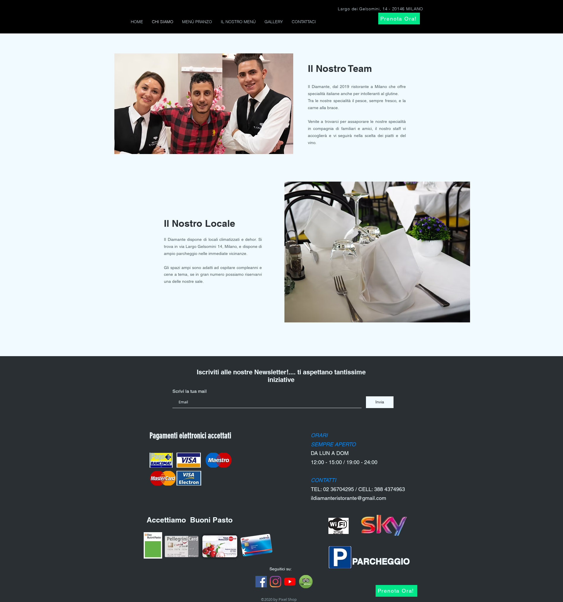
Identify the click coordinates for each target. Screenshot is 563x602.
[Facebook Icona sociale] (261, 581)
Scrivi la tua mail (189, 391)
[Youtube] (290, 581)
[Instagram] (275, 581)
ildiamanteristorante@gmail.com (348, 498)
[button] (210, 103)
